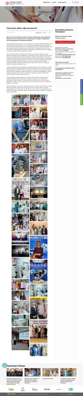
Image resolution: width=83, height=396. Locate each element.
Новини (36, 13)
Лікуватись (46, 2)
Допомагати (62, 2)
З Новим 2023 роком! (47, 378)
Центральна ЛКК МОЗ (23, 394)
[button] (81, 86)
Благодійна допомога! (81, 99)
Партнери (45, 394)
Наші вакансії (34, 394)
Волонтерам (40, 394)
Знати (54, 2)
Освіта (30, 394)
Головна (31, 13)
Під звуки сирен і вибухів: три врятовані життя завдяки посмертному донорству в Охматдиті (31, 381)
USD (56, 63)
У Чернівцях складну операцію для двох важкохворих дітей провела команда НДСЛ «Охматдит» (67, 381)
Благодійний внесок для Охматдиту (65, 42)
